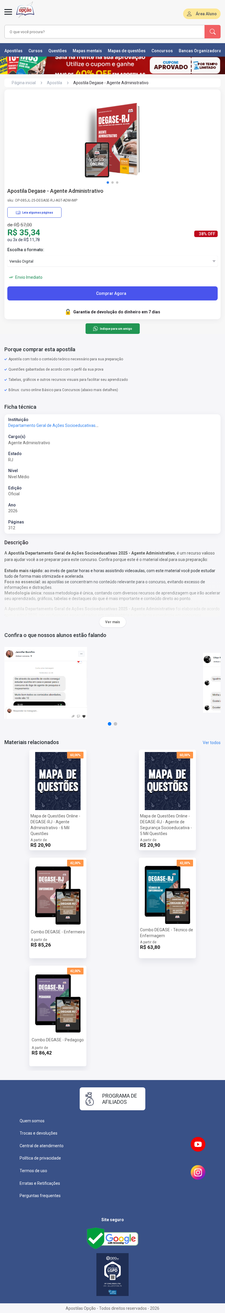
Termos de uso (33, 1170)
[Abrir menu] (8, 15)
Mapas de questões (127, 50)
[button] (108, 182)
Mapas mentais (87, 50)
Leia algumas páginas (37, 212)
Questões (57, 50)
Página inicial (24, 82)
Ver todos (212, 742)
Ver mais (112, 622)
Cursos (35, 50)
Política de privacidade (40, 1158)
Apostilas (13, 50)
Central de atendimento (42, 1145)
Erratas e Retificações (40, 1183)
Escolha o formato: (25, 249)
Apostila (54, 82)
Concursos (162, 50)
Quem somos (32, 1120)
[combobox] (96, 31)
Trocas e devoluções (38, 1133)
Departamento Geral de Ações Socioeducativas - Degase (60, 425)
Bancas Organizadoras (201, 50)
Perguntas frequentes (40, 1195)
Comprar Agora (111, 293)
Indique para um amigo (116, 328)
